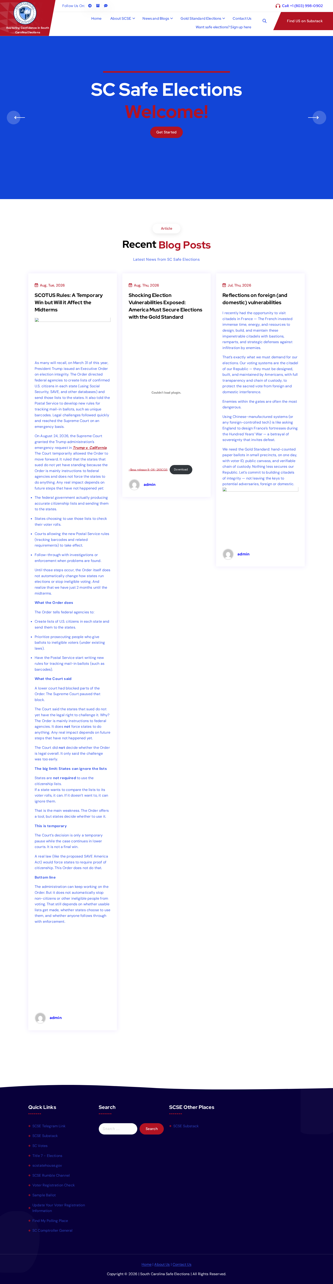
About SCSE (120, 18)
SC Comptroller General (52, 1230)
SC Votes (40, 1145)
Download (181, 470)
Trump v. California (89, 447)
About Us (162, 1264)
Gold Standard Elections (201, 18)
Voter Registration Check (53, 1185)
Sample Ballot (44, 1195)
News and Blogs (155, 18)
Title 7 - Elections (47, 1155)
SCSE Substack (45, 1135)
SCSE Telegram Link (48, 1126)
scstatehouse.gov (47, 1165)
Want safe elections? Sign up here (223, 27)
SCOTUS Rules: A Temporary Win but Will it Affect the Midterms (69, 302)
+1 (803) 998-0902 (306, 6)
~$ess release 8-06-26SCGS (148, 470)
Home (96, 18)
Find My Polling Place (50, 1220)
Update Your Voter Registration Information (58, 1208)
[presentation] (13, 117)
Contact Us (242, 18)
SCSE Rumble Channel (51, 1175)
